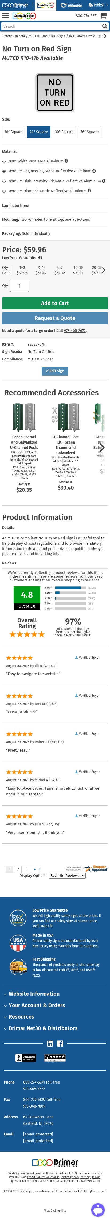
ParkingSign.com (90, 1177)
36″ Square (89, 132)
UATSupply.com (65, 1181)
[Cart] (105, 16)
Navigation (5, 16)
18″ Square (14, 132)
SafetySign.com (14, 36)
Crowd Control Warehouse (43, 1177)
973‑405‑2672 (75, 331)
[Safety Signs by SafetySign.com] (23, 16)
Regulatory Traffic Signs (86, 36)
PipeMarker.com (19, 1181)
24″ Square (39, 132)
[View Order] (42, 20)
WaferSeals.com (90, 1181)
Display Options (32, 876)
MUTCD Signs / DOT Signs (47, 36)
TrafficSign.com (70, 1177)
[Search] (105, 26)
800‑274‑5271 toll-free (41, 1082)
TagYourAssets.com (42, 1181)
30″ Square (64, 132)
